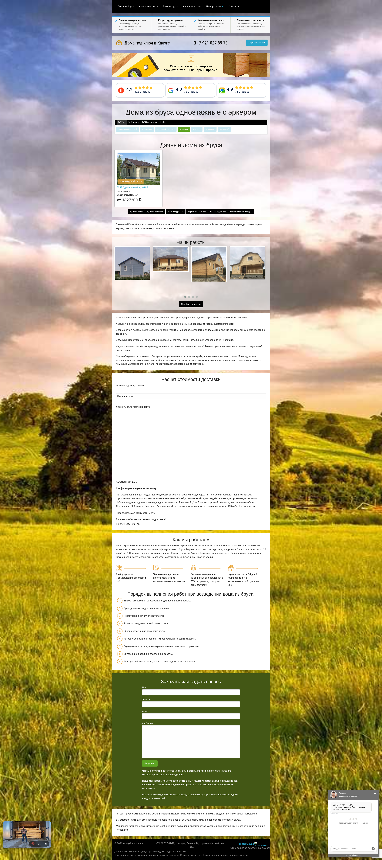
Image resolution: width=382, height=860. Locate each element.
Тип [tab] (123, 122)
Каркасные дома (148, 6)
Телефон (146, 699)
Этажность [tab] (151, 122)
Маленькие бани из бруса (241, 212)
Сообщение (147, 723)
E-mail (145, 711)
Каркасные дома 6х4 (197, 212)
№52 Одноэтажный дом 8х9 (132, 187)
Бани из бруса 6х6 (218, 212)
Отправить (149, 763)
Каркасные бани (192, 6)
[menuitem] (125, 6)
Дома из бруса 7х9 (176, 212)
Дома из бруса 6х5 (155, 212)
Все (164, 122)
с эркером (184, 129)
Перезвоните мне (257, 42)
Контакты (233, 6)
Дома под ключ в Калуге (146, 43)
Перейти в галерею (190, 304)
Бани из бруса (170, 6)
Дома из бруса (126, 6)
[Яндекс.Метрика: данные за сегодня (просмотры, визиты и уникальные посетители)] (261, 844)
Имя (144, 687)
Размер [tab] (134, 122)
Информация (213, 6)
